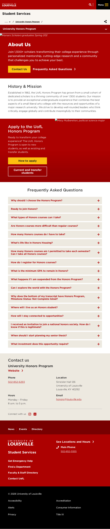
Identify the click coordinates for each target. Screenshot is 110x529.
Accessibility (15, 500)
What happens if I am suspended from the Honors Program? (47, 279)
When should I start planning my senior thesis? (39, 335)
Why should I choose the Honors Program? (36, 200)
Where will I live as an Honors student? (34, 307)
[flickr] (35, 414)
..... (7, 21)
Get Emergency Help (20, 460)
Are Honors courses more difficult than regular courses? (44, 226)
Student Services (22, 452)
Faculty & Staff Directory (23, 472)
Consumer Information (68, 507)
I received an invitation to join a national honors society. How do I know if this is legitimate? (50, 325)
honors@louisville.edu (68, 399)
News (11, 429)
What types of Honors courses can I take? (36, 217)
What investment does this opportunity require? (39, 344)
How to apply (27, 160)
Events (23, 429)
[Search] (91, 4)
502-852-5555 (69, 451)
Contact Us (19, 69)
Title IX (60, 514)
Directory (37, 429)
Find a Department (19, 466)
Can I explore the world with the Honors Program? (41, 287)
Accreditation (63, 500)
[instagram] (29, 414)
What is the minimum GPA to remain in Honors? (39, 271)
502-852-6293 (16, 381)
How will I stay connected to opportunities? (37, 316)
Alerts (11, 507)
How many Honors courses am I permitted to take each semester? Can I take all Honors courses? (50, 252)
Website (14, 370)
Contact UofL (16, 478)
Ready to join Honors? (24, 209)
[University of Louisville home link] (9, 4)
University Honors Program (27, 22)
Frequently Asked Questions (53, 69)
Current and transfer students (28, 171)
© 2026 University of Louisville (25, 494)
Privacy (12, 514)
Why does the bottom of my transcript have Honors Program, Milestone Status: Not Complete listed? (48, 297)
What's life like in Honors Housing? (32, 242)
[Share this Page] (105, 21)
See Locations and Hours (73, 441)
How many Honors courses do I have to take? (38, 234)
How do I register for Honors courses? (33, 262)
